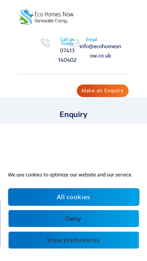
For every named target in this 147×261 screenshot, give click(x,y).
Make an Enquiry (103, 91)
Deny (73, 218)
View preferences (73, 240)
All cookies (73, 197)
